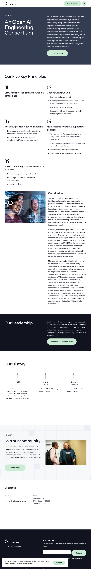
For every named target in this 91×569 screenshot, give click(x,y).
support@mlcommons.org (15, 501)
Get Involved (57, 53)
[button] (84, 374)
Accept (59, 563)
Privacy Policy (77, 559)
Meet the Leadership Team (61, 341)
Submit (79, 553)
